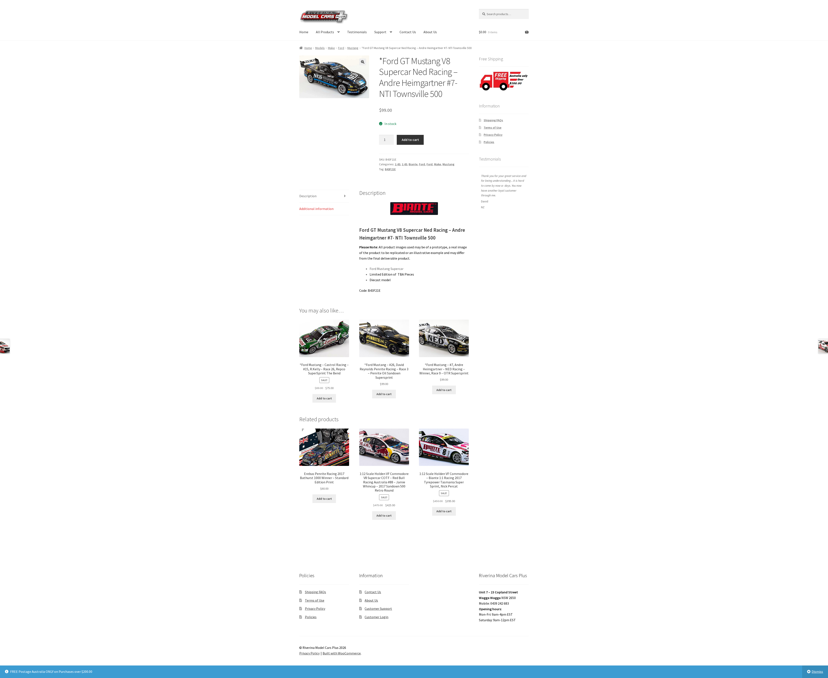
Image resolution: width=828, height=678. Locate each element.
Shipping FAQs (493, 120)
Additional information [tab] (316, 209)
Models (320, 48)
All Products (325, 32)
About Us (430, 32)
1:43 (397, 164)
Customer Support (378, 608)
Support (380, 32)
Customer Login (376, 617)
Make (331, 48)
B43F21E (390, 169)
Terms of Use (492, 127)
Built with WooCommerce (342, 653)
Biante (413, 164)
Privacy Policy (493, 135)
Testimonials (357, 32)
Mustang (352, 48)
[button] (362, 61)
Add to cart (410, 139)
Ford (341, 48)
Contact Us (408, 32)
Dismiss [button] (817, 671)
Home (303, 32)
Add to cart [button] (324, 398)
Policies (489, 142)
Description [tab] (308, 196)
